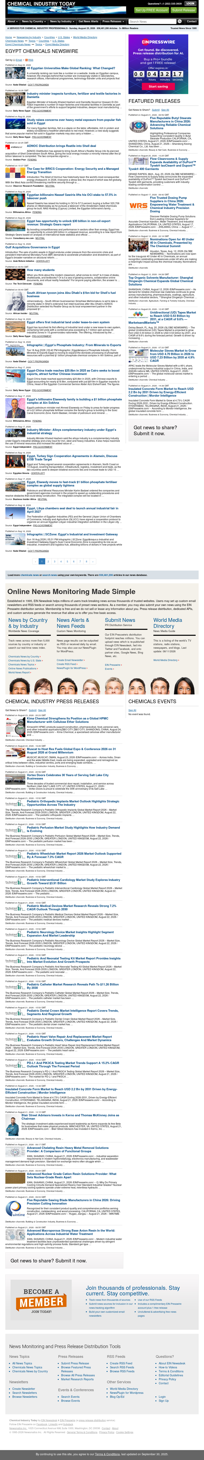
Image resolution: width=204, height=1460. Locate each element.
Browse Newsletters (24, 1397)
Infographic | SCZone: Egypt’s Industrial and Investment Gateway (72, 534)
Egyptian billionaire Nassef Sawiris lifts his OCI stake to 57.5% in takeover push (72, 196)
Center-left (43, 261)
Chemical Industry (177, 230)
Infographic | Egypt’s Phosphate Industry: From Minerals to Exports (74, 345)
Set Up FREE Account (152, 10)
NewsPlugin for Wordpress (126, 1393)
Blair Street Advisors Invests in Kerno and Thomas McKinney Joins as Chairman (70, 1117)
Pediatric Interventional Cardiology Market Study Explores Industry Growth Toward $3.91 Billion (73, 881)
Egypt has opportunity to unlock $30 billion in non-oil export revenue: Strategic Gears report (68, 222)
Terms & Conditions (171, 1371)
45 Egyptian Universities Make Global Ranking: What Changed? (71, 68)
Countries (49, 37)
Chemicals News (14, 40)
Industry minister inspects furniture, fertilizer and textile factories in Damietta (74, 95)
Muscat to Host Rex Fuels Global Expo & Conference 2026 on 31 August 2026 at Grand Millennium (71, 750)
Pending (32, 159)
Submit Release (183, 10)
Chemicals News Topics (21, 664)
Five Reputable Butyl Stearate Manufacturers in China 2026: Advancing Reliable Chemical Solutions (170, 123)
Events (108, 668)
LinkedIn (53, 1424)
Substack (68, 1424)
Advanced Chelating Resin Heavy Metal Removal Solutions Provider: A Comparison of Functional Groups (68, 1149)
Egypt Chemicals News (17, 44)
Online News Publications (22, 668)
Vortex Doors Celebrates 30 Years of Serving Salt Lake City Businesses (68, 776)
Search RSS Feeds (122, 1367)
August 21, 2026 (149, 115)
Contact (191, 21)
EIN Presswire (112, 664)
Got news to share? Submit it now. (155, 430)
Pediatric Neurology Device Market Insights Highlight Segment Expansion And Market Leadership (70, 934)
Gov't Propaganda (38, 84)
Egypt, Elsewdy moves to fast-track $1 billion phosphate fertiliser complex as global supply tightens (72, 483)
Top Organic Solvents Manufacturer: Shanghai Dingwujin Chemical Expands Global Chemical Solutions (160, 280)
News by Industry (61, 21)
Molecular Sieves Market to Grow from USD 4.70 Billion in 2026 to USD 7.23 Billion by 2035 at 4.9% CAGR (173, 355)
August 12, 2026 (149, 236)
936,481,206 (103, 28)
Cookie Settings (124, 1432)
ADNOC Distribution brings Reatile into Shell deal (61, 146)
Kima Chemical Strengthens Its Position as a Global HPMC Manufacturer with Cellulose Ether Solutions (67, 720)
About (12, 21)
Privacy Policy (167, 1379)
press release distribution (92, 1420)
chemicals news (30, 575)
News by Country (33, 21)
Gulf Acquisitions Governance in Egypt (32, 247)
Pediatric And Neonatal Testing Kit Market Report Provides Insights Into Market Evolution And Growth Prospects (74, 960)
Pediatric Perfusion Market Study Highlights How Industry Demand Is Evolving (73, 829)
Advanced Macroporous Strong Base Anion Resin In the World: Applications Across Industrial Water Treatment (71, 1232)
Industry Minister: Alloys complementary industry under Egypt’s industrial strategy (71, 431)
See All (165, 109)
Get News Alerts (88, 21)
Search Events (70, 1397)
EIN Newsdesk (49, 1420)
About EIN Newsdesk (172, 1363)
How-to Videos (168, 1367)
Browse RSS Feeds (122, 1371)
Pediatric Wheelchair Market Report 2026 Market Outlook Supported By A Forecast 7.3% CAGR (74, 855)
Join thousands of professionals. (126, 1287)
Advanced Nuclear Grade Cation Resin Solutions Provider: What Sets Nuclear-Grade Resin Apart (71, 1175)
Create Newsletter (23, 1389)
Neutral (50, 185)
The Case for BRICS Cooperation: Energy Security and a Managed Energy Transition (73, 170)
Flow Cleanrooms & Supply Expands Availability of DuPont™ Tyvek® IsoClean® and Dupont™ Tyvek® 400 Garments (162, 163)
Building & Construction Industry (40, 766)
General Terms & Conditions (82, 1432)
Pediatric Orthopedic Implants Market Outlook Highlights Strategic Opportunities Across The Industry (73, 803)
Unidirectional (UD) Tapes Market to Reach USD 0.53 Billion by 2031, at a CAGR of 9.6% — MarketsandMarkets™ (162, 317)
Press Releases (112, 21)
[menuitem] (31, 1367)
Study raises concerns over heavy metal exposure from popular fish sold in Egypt (74, 121)
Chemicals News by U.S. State (24, 660)
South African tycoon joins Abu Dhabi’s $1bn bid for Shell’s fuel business (71, 294)
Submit (156, 109)
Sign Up (164, 1401)
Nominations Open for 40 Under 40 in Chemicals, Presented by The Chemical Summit (172, 242)
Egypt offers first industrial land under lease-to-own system (68, 322)
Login (162, 1397)
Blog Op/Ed (117, 1397)
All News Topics (22, 1363)
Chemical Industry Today (41, 3)
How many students (41, 270)
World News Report (18, 672)
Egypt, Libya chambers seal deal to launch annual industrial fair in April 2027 (72, 510)
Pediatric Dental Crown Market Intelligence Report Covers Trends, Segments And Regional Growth (73, 1012)
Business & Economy (177, 150)
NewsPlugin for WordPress (71, 668)
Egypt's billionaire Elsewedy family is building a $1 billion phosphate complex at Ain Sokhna (74, 401)
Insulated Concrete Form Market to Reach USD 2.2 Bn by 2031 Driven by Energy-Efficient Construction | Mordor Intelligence (161, 392)
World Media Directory (85, 37)
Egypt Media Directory (57, 44)
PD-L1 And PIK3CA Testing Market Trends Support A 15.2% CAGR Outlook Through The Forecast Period (73, 1064)
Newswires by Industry (29, 37)
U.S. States (64, 37)
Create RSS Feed (66, 664)
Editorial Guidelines (171, 1375)
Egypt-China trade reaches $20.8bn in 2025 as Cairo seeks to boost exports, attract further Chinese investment (73, 372)
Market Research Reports (77, 1379)
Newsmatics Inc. (18, 1428)
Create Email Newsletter (70, 660)
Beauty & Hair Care (158, 150)
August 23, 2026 (26, 715)
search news (49, 575)
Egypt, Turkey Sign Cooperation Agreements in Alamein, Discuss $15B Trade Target (72, 457)
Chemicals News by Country (23, 656)
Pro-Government (41, 110)
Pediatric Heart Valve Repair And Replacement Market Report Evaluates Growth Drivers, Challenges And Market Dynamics (69, 1038)
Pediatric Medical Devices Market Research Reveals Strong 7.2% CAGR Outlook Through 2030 (71, 907)
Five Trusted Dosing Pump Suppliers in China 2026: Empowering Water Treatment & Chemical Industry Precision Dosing (172, 204)
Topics (31, 40)
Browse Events (70, 1401)
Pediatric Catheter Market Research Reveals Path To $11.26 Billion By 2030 (73, 986)
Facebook (41, 1424)
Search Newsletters (24, 1393)
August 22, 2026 (26, 746)
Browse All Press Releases (78, 1375)
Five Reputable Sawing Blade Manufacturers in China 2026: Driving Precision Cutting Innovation (73, 1202)
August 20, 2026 (149, 155)
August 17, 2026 (149, 194)
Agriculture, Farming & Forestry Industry (167, 300)
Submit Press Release (75, 1363)
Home (8, 37)
